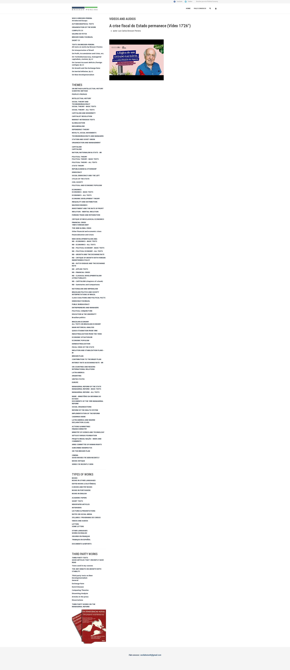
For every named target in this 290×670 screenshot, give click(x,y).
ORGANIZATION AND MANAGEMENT (86, 143)
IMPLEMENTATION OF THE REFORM (86, 413)
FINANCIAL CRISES (79, 222)
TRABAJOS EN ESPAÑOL (81, 539)
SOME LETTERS (78, 526)
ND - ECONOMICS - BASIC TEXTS (84, 241)
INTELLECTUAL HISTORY (81, 98)
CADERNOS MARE (79, 417)
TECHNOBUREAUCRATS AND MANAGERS (88, 136)
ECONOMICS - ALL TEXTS (82, 195)
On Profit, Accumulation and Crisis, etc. (88, 53)
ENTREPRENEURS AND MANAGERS (85, 307)
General (75, 580)
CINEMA (75, 455)
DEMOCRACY (77, 172)
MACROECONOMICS (79, 205)
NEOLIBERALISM (78, 126)
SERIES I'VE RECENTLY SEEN (82, 464)
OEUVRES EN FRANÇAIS (81, 536)
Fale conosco (200, 8)
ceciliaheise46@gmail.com (150, 655)
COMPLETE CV (77, 30)
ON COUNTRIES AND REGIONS (83, 367)
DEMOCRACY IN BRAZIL (81, 301)
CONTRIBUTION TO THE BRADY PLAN (86, 359)
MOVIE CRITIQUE (78, 461)
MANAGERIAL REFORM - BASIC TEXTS (86, 389)
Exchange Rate (78, 583)
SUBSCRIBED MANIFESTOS (82, 448)
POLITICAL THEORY (79, 157)
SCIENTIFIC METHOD (80, 91)
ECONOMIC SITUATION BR (82, 337)
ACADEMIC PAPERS (79, 498)
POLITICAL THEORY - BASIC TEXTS (85, 159)
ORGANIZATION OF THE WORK (84, 27)
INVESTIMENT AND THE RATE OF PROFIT (88, 208)
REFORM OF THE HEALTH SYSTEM (85, 410)
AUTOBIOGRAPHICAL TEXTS (83, 24)
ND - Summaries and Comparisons (86, 284)
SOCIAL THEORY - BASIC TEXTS (84, 106)
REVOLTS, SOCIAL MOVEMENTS (84, 133)
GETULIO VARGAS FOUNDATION (84, 435)
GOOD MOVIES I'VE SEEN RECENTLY (85, 457)
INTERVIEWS (77, 507)
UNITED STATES (78, 379)
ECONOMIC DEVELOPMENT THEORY (86, 198)
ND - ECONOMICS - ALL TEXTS (83, 244)
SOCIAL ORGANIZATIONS (81, 407)
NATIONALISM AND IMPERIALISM (85, 289)
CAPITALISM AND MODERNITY (83, 113)
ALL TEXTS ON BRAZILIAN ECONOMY (86, 324)
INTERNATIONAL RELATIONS (83, 369)
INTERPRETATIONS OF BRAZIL (83, 294)
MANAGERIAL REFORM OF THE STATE (86, 386)
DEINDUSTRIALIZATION (81, 344)
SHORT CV (76, 40)
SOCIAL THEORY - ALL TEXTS (83, 110)
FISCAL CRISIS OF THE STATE (83, 347)
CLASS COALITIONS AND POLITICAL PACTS (88, 298)
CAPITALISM (77, 147)
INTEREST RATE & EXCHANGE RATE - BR (87, 362)
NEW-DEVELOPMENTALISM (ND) (84, 239)
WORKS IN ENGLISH (79, 533)
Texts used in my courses (82, 566)
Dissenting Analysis (80, 593)
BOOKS (74, 478)
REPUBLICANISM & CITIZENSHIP (84, 169)
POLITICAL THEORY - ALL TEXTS (84, 162)
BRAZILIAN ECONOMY (80, 322)
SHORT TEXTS (77, 501)
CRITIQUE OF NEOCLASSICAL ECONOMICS (88, 219)
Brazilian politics (78, 317)
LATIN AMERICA (78, 372)
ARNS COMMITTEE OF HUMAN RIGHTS (87, 444)
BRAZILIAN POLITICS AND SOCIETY (85, 292)
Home (188, 8)
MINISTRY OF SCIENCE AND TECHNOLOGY (88, 432)
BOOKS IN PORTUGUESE (81, 490)
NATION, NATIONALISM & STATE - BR (87, 152)
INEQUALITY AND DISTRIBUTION (84, 202)
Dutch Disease (78, 587)
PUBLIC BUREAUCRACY (80, 304)
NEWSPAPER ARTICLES (81, 504)
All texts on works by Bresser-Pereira (87, 47)
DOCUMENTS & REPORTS (82, 544)
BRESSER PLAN (77, 356)
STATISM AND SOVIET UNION (83, 139)
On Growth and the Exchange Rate (86, 68)
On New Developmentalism (83, 75)
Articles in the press (80, 597)
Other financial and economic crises (86, 231)
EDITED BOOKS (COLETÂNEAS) (84, 484)
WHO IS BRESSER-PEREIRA (82, 18)
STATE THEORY (78, 166)
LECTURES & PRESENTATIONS (83, 511)
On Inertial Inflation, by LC (82, 71)
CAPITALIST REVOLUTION (82, 116)
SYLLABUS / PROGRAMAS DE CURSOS (86, 517)
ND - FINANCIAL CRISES (81, 272)
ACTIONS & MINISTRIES (81, 426)
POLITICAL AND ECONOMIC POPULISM (87, 185)
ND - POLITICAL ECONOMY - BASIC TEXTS (88, 248)
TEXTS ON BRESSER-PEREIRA (83, 44)
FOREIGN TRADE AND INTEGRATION (86, 215)
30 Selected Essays (79, 21)
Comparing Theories (80, 590)
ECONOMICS (76, 189)
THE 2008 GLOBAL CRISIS (81, 228)
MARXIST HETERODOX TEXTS (83, 119)
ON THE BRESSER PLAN (81, 451)
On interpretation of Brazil (83, 50)
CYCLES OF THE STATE (80, 179)
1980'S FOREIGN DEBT (80, 225)
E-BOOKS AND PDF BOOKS (82, 487)
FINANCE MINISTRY (79, 429)
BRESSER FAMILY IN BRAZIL (82, 37)
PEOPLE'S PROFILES (79, 94)
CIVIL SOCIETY (77, 182)
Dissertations (77, 600)
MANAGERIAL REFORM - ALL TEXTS (85, 392)
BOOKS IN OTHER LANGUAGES (83, 480)
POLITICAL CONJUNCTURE (82, 311)
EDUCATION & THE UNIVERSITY (84, 314)
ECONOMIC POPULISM (80, 340)
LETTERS (75, 524)
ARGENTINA (76, 376)
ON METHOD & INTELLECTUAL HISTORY (87, 88)
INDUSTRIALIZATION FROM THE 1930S (87, 334)
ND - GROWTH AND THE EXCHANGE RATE (88, 254)
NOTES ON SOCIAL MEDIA (82, 514)
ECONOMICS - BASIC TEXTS (82, 192)
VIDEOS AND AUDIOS (80, 521)
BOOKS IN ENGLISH (79, 493)
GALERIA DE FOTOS (79, 34)
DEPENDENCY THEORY (80, 129)
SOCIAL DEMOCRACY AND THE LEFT (86, 175)
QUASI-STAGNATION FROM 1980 (84, 331)
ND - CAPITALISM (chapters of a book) (87, 281)
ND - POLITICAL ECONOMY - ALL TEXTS (87, 251)
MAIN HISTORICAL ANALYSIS (83, 327)
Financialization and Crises (83, 235)
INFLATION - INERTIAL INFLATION (85, 212)
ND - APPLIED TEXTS (80, 269)
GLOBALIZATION (78, 123)
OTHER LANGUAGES (79, 531)
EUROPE (75, 382)
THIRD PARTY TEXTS (80, 558)
